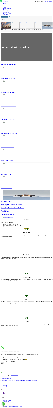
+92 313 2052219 (4, 376)
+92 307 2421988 (48, 1)
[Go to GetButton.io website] (3, 406)
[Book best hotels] (4, 1)
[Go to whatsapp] (3, 404)
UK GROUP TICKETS (6, 188)
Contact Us (5, 10)
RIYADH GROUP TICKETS (7, 92)
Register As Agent (7, 13)
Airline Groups (6, 6)
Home (4, 3)
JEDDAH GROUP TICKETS (8, 119)
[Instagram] (3, 394)
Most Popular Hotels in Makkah (12, 204)
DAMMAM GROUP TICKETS (8, 106)
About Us (5, 14)
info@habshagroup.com (6, 378)
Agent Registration (7, 400)
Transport (5, 4)
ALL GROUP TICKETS (6, 201)
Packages (5, 9)
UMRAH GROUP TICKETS (7, 160)
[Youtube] (4, 393)
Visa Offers (5, 211)
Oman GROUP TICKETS (7, 174)
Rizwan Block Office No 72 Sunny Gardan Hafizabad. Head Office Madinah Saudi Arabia (19, 380)
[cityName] (6, 30)
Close (2, 363)
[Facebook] (3, 392)
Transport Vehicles (7, 214)
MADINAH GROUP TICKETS (8, 78)
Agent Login (6, 12)
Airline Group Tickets (8, 64)
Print (26, 359)
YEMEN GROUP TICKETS (7, 147)
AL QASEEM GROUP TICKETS (9, 133)
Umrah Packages (7, 8)
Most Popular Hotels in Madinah (12, 208)
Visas (4, 7)
